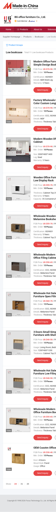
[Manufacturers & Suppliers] (21, 5)
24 (15, 484)
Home (8, 29)
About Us (38, 29)
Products (24, 29)
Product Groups (15, 45)
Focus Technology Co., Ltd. (36, 500)
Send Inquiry (42, 90)
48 (28, 483)
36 (22, 483)
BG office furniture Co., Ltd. (30, 17)
